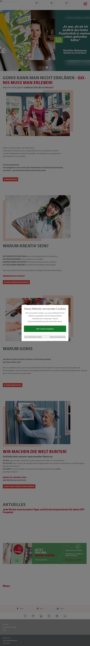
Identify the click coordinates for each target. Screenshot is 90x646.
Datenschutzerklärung (58, 337)
